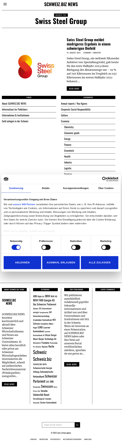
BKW (47, 296)
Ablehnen (22, 262)
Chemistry (69, 127)
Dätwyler (35, 308)
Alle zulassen (100, 262)
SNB (52, 381)
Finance (67, 145)
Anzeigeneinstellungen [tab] (76, 188)
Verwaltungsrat (38, 398)
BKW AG (54, 296)
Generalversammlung (41, 316)
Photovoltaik (54, 343)
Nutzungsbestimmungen (72, 439)
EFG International (45, 308)
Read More (72, 364)
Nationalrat (37, 342)
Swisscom (47, 386)
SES (47, 381)
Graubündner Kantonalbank (42, 319)
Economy (87, 52)
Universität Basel (41, 395)
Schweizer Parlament (45, 379)
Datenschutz (56, 439)
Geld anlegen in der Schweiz (15, 121)
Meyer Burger (51, 335)
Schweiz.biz (42, 358)
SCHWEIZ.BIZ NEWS (40, 364)
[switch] (46, 247)
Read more (9, 384)
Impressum (43, 439)
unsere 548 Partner (24, 204)
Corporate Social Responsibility (75, 109)
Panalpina (45, 342)
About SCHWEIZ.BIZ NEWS (14, 103)
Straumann (36, 386)
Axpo (39, 296)
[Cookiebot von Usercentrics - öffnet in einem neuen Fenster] (104, 179)
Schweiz (40, 351)
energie (36, 312)
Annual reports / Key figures (74, 103)
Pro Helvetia (37, 346)
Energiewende (44, 312)
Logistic (67, 168)
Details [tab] (46, 188)
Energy (67, 139)
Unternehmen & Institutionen (15, 115)
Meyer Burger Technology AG (44, 338)
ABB (35, 296)
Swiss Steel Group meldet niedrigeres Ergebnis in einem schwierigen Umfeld (89, 44)
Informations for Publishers (14, 109)
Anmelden (88, 439)
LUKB (40, 327)
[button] (77, 425)
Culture (64, 115)
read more (74, 88)
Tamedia (44, 390)
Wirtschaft (36, 402)
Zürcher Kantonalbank (48, 402)
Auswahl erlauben (61, 262)
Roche (51, 346)
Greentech (69, 150)
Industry (97, 52)
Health (67, 156)
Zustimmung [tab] (16, 188)
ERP (50, 312)
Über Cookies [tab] (106, 188)
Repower (45, 346)
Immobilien (44, 323)
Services (68, 174)
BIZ (43, 296)
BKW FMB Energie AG (44, 300)
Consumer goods (71, 133)
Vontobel (48, 398)
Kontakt (33, 439)
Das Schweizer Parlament (44, 304)
